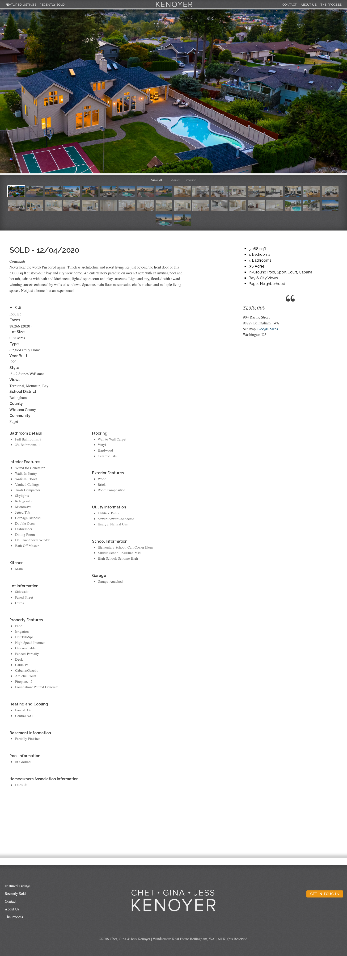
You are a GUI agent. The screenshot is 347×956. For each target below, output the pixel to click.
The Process (331, 4)
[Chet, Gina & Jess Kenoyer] (174, 7)
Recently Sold (52, 4)
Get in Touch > (324, 894)
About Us (309, 4)
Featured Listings (21, 4)
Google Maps (268, 328)
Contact (290, 4)
